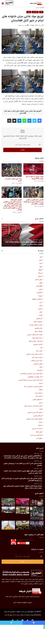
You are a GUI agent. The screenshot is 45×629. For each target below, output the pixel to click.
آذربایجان (39, 318)
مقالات (40, 390)
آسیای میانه (39, 396)
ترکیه (40, 367)
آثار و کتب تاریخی (37, 429)
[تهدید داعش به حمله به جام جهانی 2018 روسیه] (33, 169)
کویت (40, 315)
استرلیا (40, 276)
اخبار (37, 8)
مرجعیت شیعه (38, 322)
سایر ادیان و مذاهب (36, 360)
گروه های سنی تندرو (36, 435)
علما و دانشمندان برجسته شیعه (33, 406)
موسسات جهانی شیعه (35, 341)
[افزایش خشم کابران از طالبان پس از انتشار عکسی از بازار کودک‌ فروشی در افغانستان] (33, 192)
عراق (40, 283)
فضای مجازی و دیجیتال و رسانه (33, 386)
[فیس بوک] (39, 121)
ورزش (40, 403)
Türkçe (19, 603)
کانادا (40, 409)
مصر (40, 312)
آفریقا (40, 270)
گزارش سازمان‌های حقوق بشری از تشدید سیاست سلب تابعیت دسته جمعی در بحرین (23, 243)
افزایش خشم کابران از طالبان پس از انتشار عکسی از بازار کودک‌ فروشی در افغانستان (33, 202)
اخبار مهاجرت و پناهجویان (35, 377)
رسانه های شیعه (37, 338)
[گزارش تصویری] (36, 513)
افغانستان (35, 12)
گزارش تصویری (37, 344)
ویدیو (40, 383)
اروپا (40, 267)
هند (41, 348)
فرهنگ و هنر (38, 331)
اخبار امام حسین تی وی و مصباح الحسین (30, 380)
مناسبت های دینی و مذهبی (34, 354)
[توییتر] (34, 121)
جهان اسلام (38, 279)
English (24, 603)
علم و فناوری (38, 328)
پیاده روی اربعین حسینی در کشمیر (13, 180)
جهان (28, 12)
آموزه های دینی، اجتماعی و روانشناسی (31, 373)
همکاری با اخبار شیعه (11, 596)
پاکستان (39, 292)
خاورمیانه (39, 370)
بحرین (40, 309)
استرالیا (40, 425)
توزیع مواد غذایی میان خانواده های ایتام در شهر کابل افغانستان (22, 112)
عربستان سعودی (37, 299)
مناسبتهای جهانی (37, 399)
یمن (40, 302)
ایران (40, 289)
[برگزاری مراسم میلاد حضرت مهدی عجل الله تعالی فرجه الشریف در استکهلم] (22, 502)
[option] (22, 235)
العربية (30, 603)
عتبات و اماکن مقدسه (35, 325)
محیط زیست (38, 393)
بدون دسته (39, 351)
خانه (40, 8)
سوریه (40, 296)
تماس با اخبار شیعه (24, 596)
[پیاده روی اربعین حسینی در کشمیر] (12, 170)
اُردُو (14, 603)
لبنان (40, 305)
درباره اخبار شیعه (34, 596)
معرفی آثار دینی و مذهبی (35, 412)
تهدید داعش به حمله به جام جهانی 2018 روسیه (34, 177)
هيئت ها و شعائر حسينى (34, 335)
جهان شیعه (39, 432)
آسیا (40, 263)
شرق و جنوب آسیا (37, 357)
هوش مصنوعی (37, 364)
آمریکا (40, 273)
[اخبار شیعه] (35, 3)
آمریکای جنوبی (38, 416)
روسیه (40, 422)
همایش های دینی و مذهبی (34, 419)
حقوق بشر (39, 438)
